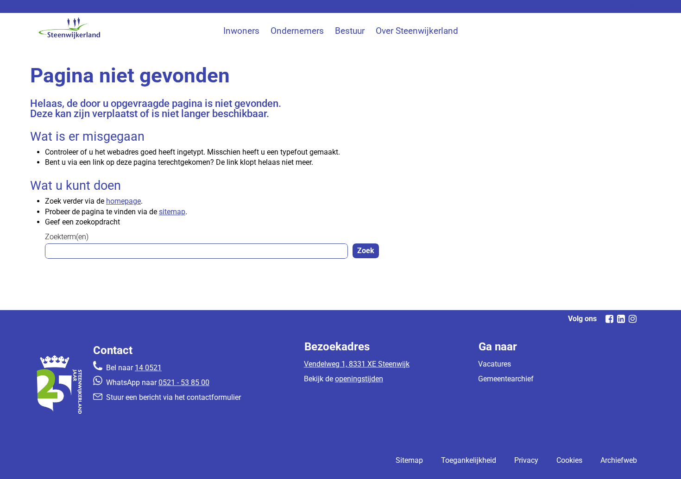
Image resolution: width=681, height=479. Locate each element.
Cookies (569, 460)
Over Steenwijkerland (417, 30)
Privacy (526, 460)
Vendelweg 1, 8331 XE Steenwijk (357, 364)
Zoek (365, 250)
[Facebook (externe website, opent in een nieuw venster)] (609, 319)
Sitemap (409, 460)
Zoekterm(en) (66, 236)
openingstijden (359, 378)
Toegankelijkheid (468, 460)
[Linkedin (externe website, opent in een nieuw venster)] (621, 319)
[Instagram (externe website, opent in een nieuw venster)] (632, 319)
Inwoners (241, 30)
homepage (123, 201)
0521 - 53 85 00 (183, 382)
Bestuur (350, 30)
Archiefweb (618, 460)
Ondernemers (297, 30)
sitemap (172, 211)
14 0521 (148, 367)
